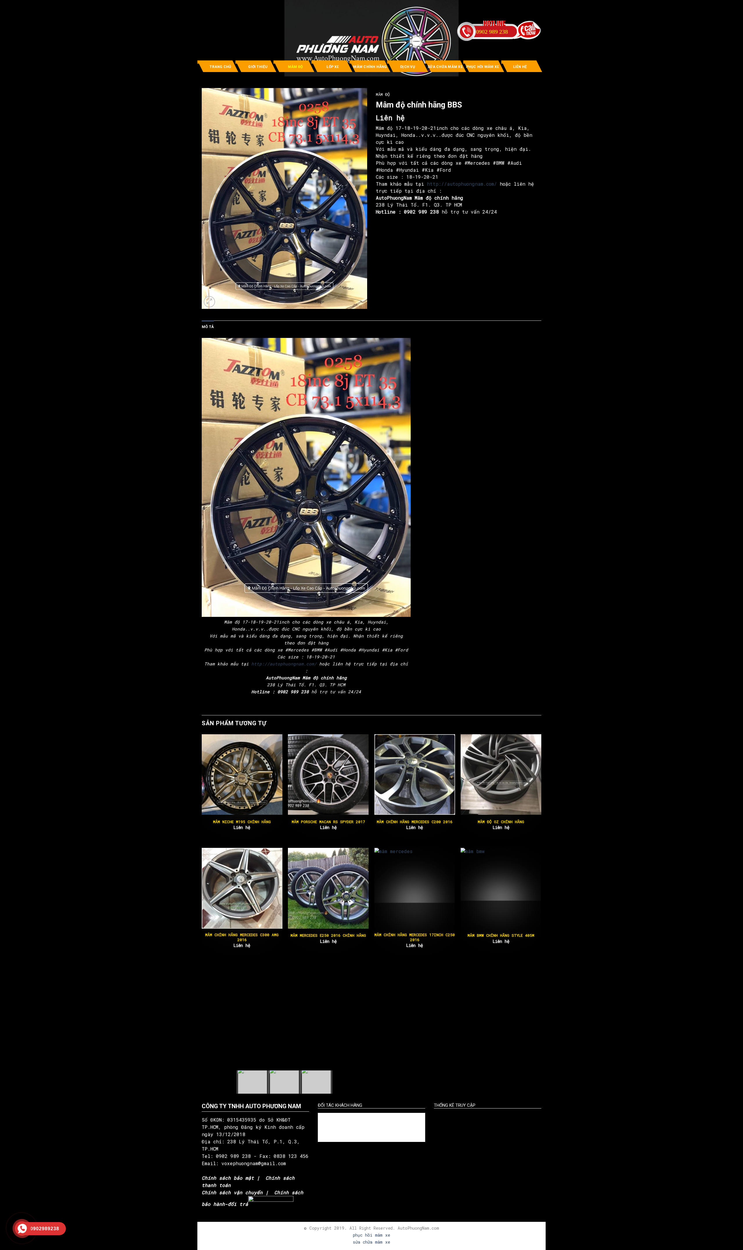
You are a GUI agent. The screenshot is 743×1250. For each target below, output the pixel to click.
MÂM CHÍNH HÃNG (370, 67)
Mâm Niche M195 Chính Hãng (242, 821)
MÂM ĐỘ (295, 67)
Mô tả (208, 327)
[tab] (208, 326)
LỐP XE (333, 67)
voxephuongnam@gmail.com (255, 1163)
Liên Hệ (520, 67)
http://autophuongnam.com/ (462, 184)
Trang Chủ (220, 67)
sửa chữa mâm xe (371, 1242)
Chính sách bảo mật (228, 1178)
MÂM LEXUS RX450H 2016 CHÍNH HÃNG (415, 935)
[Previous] (202, 790)
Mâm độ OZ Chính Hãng (501, 821)
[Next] (541, 790)
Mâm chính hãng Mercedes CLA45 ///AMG (242, 937)
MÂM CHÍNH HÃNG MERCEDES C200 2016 (414, 821)
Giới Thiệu (257, 67)
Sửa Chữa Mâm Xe (445, 67)
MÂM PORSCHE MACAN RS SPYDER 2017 (328, 821)
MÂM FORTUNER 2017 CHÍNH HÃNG (328, 935)
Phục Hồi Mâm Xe (482, 67)
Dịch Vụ (407, 67)
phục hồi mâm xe (371, 1235)
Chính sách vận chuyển (232, 1192)
